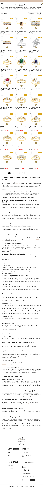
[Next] (23, 173)
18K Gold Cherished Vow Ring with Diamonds (21, 165)
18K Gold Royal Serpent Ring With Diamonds (6, 70)
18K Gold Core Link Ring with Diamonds (6, 127)
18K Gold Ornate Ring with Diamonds (6, 51)
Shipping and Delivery (26, 455)
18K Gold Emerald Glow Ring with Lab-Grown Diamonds (21, 70)
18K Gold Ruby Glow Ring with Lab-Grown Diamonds (7, 89)
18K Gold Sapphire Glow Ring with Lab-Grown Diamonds (35, 70)
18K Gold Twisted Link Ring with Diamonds (21, 127)
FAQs (23, 456)
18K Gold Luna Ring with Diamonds (34, 165)
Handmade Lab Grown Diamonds (22, 220)
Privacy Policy (25, 453)
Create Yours (30, 403)
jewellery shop (18, 183)
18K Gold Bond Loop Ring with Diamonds (7, 146)
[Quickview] (2, 18)
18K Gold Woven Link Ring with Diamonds (34, 108)
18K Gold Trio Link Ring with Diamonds (35, 89)
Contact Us (10, 471)
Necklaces (10, 458)
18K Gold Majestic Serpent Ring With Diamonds (34, 51)
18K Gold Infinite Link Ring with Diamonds (35, 146)
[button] (2, 20)
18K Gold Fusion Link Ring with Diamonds (6, 108)
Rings (9, 452)
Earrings (9, 456)
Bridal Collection (24, 296)
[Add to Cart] (7, 28)
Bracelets (9, 455)
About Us (9, 469)
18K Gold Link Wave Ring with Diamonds (21, 89)
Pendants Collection (30, 362)
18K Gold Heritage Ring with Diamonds (6, 32)
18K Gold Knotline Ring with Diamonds (21, 108)
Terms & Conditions (26, 452)
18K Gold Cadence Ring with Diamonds (35, 32)
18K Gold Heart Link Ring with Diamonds (21, 146)
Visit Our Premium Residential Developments (11, 1)
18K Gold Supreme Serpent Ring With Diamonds (20, 51)
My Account (10, 467)
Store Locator (10, 465)
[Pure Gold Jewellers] (23, 4)
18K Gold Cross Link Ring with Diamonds (6, 165)
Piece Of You (10, 468)
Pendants (9, 453)
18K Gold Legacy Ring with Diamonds (20, 32)
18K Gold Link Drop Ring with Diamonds (35, 127)
